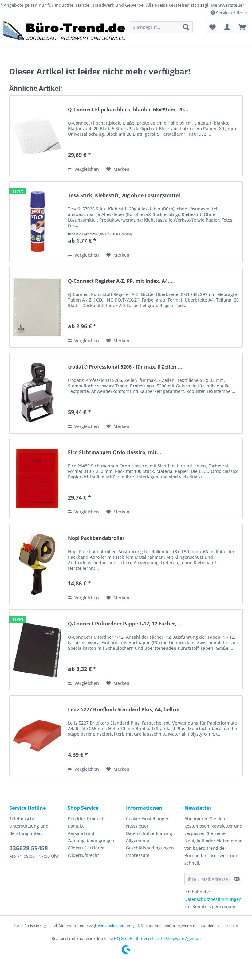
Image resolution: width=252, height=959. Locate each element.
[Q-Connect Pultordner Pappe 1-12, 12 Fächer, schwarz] (37, 650)
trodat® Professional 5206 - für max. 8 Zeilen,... (125, 367)
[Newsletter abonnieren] (236, 879)
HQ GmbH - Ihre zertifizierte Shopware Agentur (157, 938)
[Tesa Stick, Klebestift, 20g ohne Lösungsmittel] (37, 222)
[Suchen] (186, 27)
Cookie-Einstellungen (148, 818)
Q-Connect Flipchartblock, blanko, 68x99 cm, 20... (128, 109)
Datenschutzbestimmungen (213, 899)
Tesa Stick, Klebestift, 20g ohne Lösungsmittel (124, 195)
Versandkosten (111, 925)
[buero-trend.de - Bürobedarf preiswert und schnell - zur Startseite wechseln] (64, 32)
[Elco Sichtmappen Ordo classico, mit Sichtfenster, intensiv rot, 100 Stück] (37, 479)
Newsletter (137, 826)
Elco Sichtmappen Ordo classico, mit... (114, 452)
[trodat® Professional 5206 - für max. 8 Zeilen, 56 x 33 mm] (37, 393)
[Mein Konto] (227, 27)
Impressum (137, 855)
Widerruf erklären (86, 848)
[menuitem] (161, 27)
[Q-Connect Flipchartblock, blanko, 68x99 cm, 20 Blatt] (37, 136)
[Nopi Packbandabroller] (37, 564)
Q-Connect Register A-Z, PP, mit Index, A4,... (121, 281)
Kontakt (76, 826)
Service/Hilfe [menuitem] (229, 13)
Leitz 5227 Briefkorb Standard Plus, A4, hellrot (124, 709)
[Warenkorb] (242, 27)
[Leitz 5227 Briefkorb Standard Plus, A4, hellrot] (37, 736)
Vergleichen (86, 169)
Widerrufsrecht (83, 855)
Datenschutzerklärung (149, 833)
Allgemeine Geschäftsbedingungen (150, 844)
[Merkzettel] (212, 27)
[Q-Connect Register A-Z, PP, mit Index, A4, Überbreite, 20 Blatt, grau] (37, 307)
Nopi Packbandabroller (96, 538)
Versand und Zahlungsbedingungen (91, 837)
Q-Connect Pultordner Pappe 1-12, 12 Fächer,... (124, 624)
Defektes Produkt (86, 818)
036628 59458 (28, 848)
